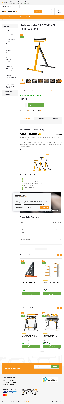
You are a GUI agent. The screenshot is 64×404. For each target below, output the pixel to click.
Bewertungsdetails (36, 31)
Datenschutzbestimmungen (39, 371)
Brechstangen (8, 75)
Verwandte (54, 121)
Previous (58, 255)
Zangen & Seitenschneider (11, 82)
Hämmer (7, 64)
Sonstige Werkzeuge (10, 84)
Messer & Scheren (9, 50)
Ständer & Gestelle (9, 37)
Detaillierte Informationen (51, 90)
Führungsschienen (9, 68)
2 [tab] (40, 351)
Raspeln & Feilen (9, 61)
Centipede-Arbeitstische (10, 39)
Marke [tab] (27, 121)
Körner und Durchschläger (11, 77)
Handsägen (8, 52)
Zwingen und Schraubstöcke (11, 70)
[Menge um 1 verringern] (26, 106)
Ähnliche (41, 121)
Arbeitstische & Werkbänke (11, 34)
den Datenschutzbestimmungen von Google (34, 204)
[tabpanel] (30, 278)
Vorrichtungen (9, 73)
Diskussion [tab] (55, 118)
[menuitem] (6, 17)
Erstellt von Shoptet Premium (57, 401)
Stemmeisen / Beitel (10, 55)
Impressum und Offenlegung (7, 6)
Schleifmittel (8, 59)
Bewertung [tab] (41, 118)
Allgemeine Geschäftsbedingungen (9, 382)
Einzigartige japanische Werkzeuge (10, 87)
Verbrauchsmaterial (8, 91)
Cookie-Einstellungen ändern (25, 401)
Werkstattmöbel (9, 48)
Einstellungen (19, 207)
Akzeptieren (45, 207)
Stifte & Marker (9, 41)
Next (61, 255)
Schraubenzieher (9, 66)
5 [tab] (43, 351)
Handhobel (8, 57)
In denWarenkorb (31, 294)
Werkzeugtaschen (9, 46)
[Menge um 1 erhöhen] (26, 104)
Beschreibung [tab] (27, 118)
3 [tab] (41, 351)
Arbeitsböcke (8, 32)
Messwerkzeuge (9, 43)
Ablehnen (29, 207)
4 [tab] (42, 351)
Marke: (55, 31)
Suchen (38, 11)
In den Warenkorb (37, 105)
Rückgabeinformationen (7, 386)
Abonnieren (55, 366)
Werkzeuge (7, 30)
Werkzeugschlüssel (9, 79)
